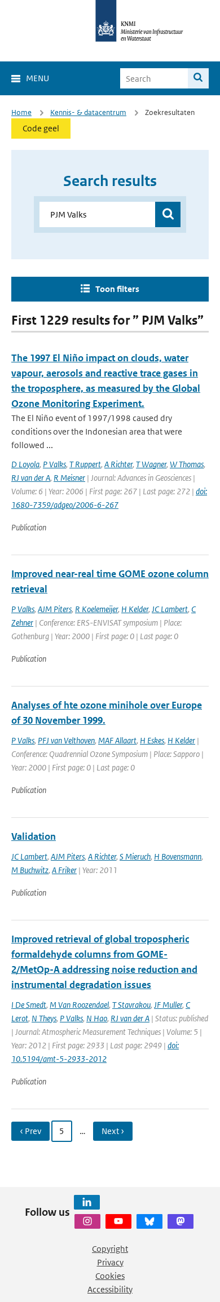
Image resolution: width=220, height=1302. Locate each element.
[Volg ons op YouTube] (118, 1221)
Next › (113, 1131)
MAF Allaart (117, 740)
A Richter (118, 464)
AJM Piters (55, 609)
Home (21, 112)
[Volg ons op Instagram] (87, 1221)
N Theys (44, 1018)
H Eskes (152, 740)
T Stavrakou (131, 1004)
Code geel (41, 128)
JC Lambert (170, 609)
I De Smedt (28, 1004)
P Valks (54, 464)
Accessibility (110, 1289)
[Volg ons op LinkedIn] (87, 1202)
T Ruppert (85, 464)
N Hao (96, 1018)
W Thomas (187, 464)
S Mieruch (135, 856)
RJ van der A (30, 477)
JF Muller (168, 1004)
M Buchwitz (30, 870)
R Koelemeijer (96, 609)
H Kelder (134, 609)
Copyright (110, 1248)
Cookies (110, 1275)
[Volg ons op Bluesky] (149, 1221)
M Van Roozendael (79, 1004)
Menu (37, 78)
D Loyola (25, 464)
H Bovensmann (177, 856)
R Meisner (69, 477)
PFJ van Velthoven (66, 740)
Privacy (110, 1262)
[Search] (198, 78)
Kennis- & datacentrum (88, 112)
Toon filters (117, 289)
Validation (33, 836)
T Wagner (151, 464)
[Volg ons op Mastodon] (180, 1221)
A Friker (64, 870)
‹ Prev (30, 1131)
